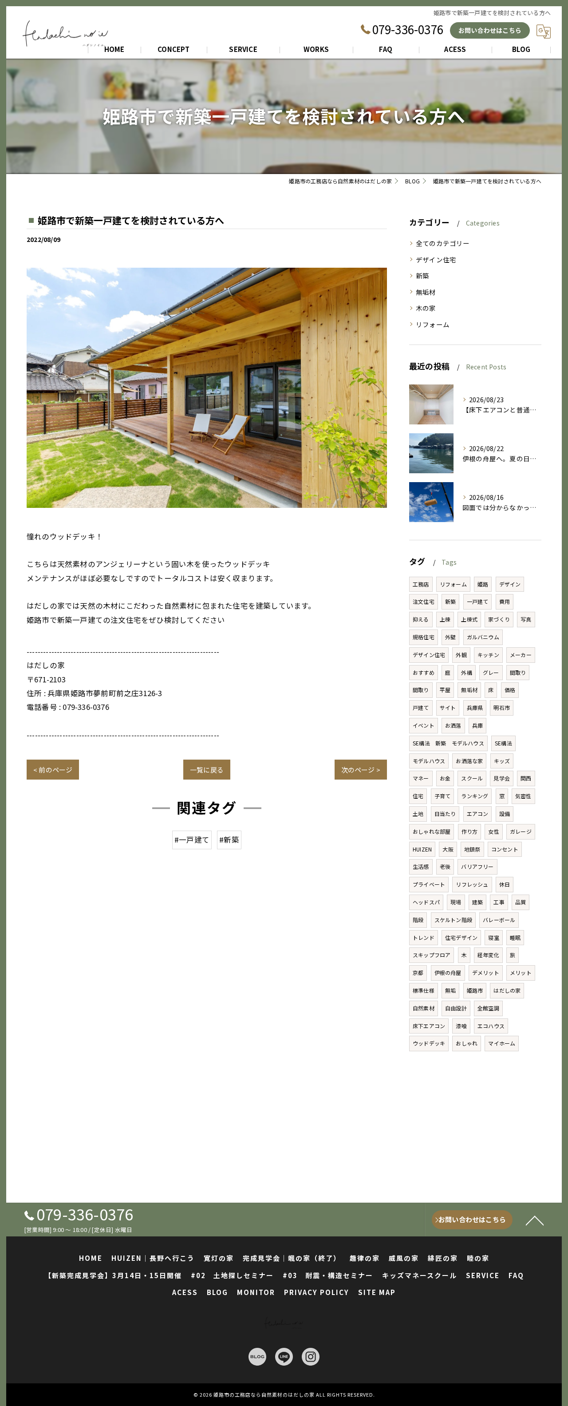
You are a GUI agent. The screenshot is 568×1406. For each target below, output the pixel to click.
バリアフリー (477, 866)
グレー (491, 672)
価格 (510, 689)
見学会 (501, 778)
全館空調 (488, 1008)
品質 (520, 902)
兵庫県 (475, 707)
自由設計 (456, 1008)
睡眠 (515, 937)
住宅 (418, 796)
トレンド (423, 937)
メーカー (521, 654)
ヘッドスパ (426, 902)
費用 (504, 601)
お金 (445, 778)
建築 (477, 902)
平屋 (445, 689)
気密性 (523, 796)
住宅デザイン (461, 937)
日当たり (445, 813)
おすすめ (423, 672)
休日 (504, 884)
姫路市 (475, 990)
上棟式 (469, 619)
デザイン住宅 (436, 259)
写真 (526, 619)
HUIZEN (422, 849)
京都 (418, 972)
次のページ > (360, 769)
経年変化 (488, 954)
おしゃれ (466, 1043)
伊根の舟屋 (448, 972)
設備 (504, 813)
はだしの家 (507, 990)
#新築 (229, 839)
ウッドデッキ (429, 1043)
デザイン (510, 584)
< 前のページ (52, 769)
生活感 (421, 866)
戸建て (421, 707)
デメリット (485, 972)
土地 (418, 813)
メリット (521, 972)
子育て (442, 796)
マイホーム (501, 1043)
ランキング (474, 796)
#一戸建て (191, 839)
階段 (418, 919)
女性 (493, 831)
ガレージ (521, 831)
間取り (518, 672)
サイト (448, 707)
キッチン (488, 654)
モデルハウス (429, 760)
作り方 (470, 831)
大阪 (447, 849)
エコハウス (491, 1026)
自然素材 (423, 1008)
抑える (421, 619)
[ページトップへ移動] (535, 1220)
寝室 (493, 937)
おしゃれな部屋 (431, 831)
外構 (466, 672)
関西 (526, 778)
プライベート (429, 884)
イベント (423, 725)
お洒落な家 (469, 760)
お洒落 (453, 725)
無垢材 (426, 292)
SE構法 (503, 743)
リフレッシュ (472, 884)
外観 (461, 654)
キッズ (502, 760)
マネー (421, 778)
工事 (498, 902)
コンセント (504, 849)
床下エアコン (429, 1026)
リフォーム (433, 324)
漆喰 (461, 1026)
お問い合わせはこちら (489, 30)
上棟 (445, 619)
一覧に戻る (207, 769)
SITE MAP (377, 1292)
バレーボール (499, 919)
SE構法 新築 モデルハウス (448, 743)
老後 (445, 866)
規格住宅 (423, 637)
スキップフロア (431, 954)
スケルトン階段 (453, 919)
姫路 (482, 584)
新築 (422, 275)
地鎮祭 (472, 849)
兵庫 (477, 725)
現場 (455, 902)
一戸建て (478, 601)
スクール (472, 778)
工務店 (421, 584)
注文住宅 (423, 601)
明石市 (501, 707)
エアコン (478, 813)
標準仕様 (423, 990)
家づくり (499, 619)
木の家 (426, 308)
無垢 (450, 990)
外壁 (450, 637)
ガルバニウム (483, 637)
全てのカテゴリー (443, 243)
